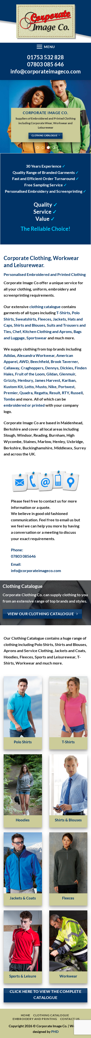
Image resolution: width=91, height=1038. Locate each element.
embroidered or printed (24, 405)
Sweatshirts (26, 319)
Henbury (25, 380)
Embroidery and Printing (35, 1019)
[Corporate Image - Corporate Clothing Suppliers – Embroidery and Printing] (45, 21)
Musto (41, 386)
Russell (77, 392)
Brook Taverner (64, 361)
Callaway (11, 367)
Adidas (9, 355)
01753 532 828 (45, 57)
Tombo (9, 399)
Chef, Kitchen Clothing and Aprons (42, 331)
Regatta (41, 392)
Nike (52, 386)
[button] (45, 47)
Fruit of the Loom (30, 374)
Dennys (51, 367)
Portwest (66, 386)
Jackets (59, 319)
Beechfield (39, 361)
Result (54, 392)
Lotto (29, 386)
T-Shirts (63, 312)
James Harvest (47, 380)
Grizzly (10, 380)
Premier (11, 392)
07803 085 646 (45, 64)
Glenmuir (67, 374)
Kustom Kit (13, 386)
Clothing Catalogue (51, 1015)
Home (25, 1015)
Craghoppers (32, 367)
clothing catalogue (45, 306)
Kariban (68, 380)
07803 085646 (23, 556)
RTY (65, 392)
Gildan (52, 374)
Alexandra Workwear (36, 355)
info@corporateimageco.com (45, 71)
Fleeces (44, 319)
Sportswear (36, 337)
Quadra (26, 392)
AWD (24, 361)
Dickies (66, 367)
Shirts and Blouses (29, 325)
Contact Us (70, 1019)
